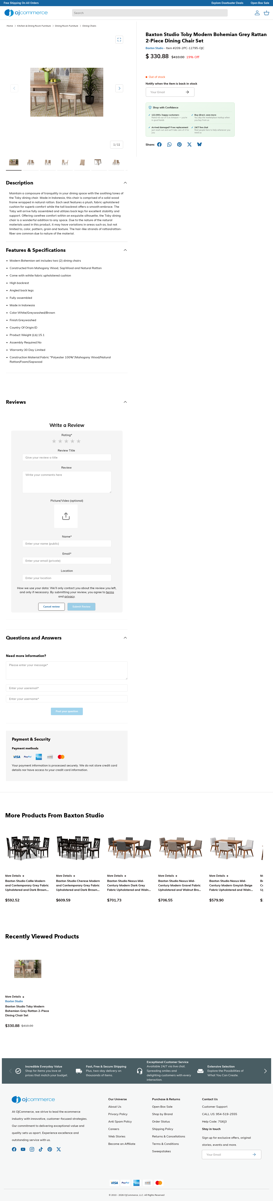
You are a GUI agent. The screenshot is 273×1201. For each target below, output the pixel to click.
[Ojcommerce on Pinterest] (50, 1147)
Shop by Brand (162, 1114)
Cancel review (51, 606)
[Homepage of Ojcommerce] (26, 12)
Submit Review (81, 606)
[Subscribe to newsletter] (254, 1154)
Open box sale (260, 3)
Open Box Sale (162, 1106)
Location (67, 571)
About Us (114, 1106)
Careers (113, 1129)
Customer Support (215, 1106)
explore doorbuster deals (227, 3)
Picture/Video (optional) (67, 500)
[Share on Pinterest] (179, 144)
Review (66, 467)
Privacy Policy (118, 1114)
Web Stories (116, 1136)
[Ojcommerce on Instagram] (32, 1147)
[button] (54, 441)
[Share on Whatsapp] (169, 144)
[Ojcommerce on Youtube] (23, 1147)
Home (10, 25)
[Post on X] (189, 144)
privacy (69, 596)
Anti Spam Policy (120, 1121)
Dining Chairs (89, 25)
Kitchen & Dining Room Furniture (34, 25)
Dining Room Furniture (66, 25)
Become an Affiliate (121, 1144)
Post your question (67, 711)
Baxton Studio (154, 48)
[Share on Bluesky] (199, 144)
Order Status (161, 1121)
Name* (67, 536)
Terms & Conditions (165, 1144)
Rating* (66, 435)
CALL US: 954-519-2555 (219, 1114)
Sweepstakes (161, 1151)
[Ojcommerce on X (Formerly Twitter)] (59, 1147)
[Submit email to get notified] (187, 92)
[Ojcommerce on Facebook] (14, 1147)
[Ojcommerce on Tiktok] (41, 1147)
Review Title (66, 450)
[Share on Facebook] (159, 144)
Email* (66, 553)
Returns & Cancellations (168, 1136)
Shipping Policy (162, 1129)
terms (110, 592)
